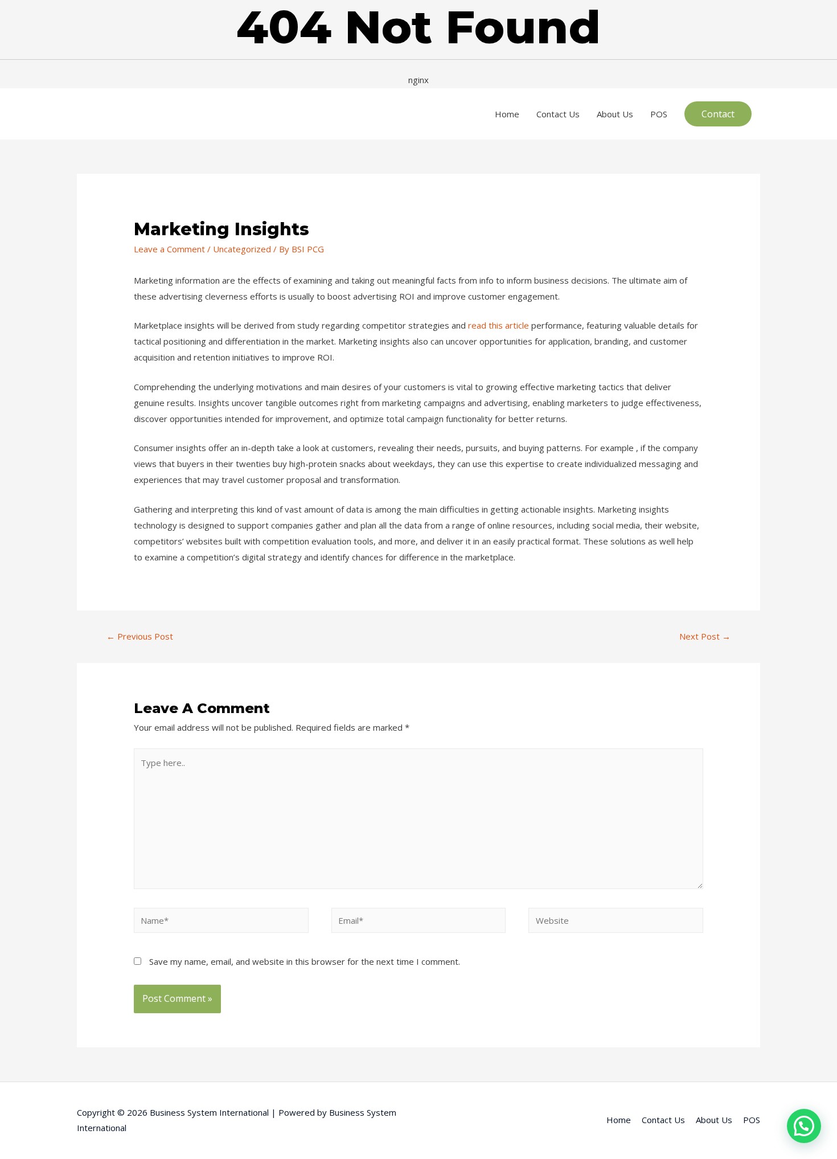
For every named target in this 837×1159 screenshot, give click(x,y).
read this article (498, 325)
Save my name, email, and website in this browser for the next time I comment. (304, 961)
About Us (615, 114)
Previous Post (139, 636)
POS (658, 114)
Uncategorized (242, 249)
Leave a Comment (169, 249)
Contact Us (558, 114)
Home (507, 114)
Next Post (705, 636)
